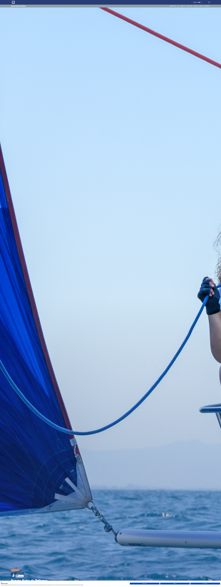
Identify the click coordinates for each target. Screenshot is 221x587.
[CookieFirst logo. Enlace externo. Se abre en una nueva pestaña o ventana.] (1, 582)
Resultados (189, 6)
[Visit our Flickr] (197, 2)
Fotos (200, 6)
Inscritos (182, 6)
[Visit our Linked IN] (195, 2)
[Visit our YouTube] (199, 2)
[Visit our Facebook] (201, 2)
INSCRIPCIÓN (173, 6)
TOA (178, 6)
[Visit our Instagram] (194, 2)
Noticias (196, 6)
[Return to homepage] (13, 2)
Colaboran (207, 6)
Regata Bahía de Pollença (18, 6)
